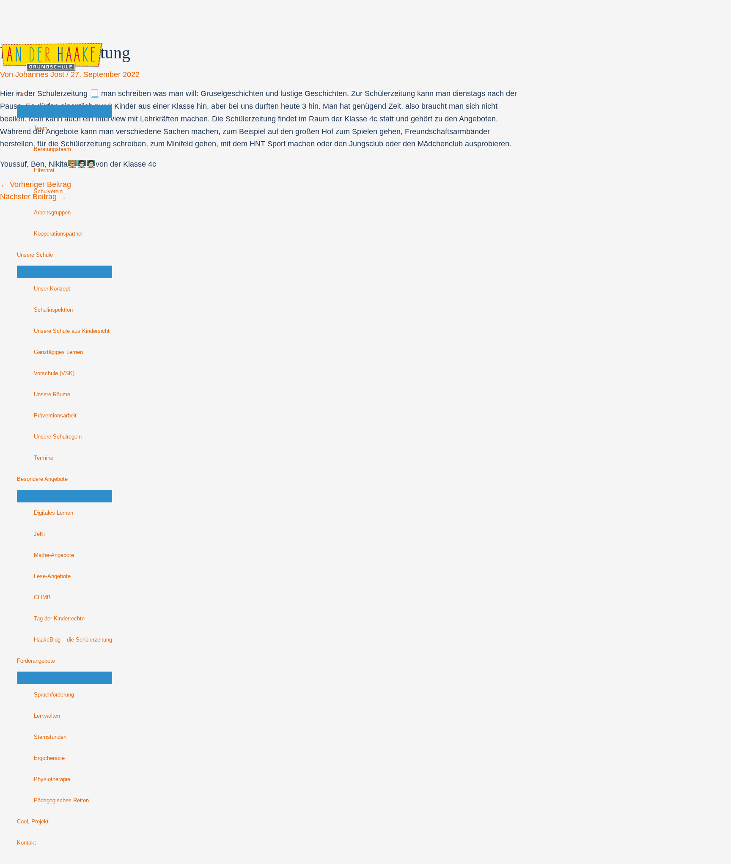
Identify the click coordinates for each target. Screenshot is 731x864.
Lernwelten (47, 716)
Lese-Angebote (52, 576)
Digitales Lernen (53, 513)
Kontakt (26, 843)
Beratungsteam (52, 149)
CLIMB (42, 598)
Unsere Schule (35, 255)
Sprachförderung (54, 695)
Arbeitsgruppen (52, 213)
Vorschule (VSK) (54, 373)
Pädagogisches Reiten (61, 801)
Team (40, 128)
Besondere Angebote (42, 479)
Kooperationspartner (58, 234)
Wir (21, 94)
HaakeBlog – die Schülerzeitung (73, 640)
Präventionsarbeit (55, 416)
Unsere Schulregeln (58, 437)
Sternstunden (50, 737)
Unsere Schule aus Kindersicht (72, 331)
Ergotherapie (49, 758)
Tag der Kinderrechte (59, 619)
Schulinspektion (53, 310)
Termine (43, 458)
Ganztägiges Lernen (58, 352)
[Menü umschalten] (64, 111)
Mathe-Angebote (54, 555)
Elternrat (44, 170)
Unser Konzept (52, 289)
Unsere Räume (52, 395)
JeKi (39, 534)
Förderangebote (36, 661)
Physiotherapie (52, 779)
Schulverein (48, 192)
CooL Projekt (33, 822)
